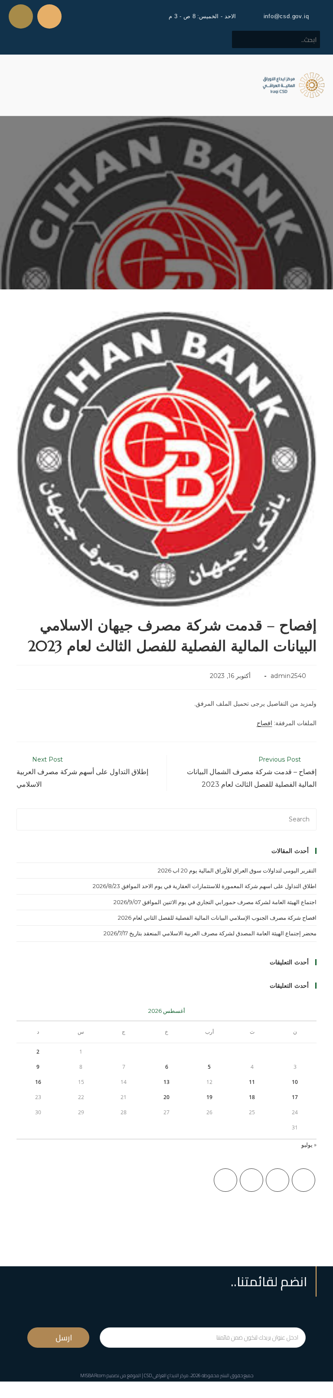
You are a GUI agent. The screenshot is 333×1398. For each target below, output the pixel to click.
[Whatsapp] (21, 16)
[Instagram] (251, 1180)
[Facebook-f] (49, 16)
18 (252, 1097)
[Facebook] (277, 1180)
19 (209, 1097)
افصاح (264, 723)
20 (166, 1097)
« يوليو (309, 1144)
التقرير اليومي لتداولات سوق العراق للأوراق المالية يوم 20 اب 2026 (237, 870)
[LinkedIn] (225, 1180)
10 (295, 1082)
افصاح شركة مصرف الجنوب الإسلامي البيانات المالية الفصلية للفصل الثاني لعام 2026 (217, 917)
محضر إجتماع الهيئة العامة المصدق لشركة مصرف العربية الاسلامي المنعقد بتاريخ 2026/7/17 (210, 933)
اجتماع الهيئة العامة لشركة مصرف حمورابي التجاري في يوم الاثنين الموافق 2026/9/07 (215, 901)
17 (295, 1097)
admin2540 (289, 676)
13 (166, 1082)
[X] (303, 1180)
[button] (15, 85)
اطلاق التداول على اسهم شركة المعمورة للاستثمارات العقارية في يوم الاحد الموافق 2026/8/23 (205, 885)
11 (252, 1082)
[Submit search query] (243, 39)
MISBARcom (93, 1375)
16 (38, 1082)
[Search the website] (276, 39)
